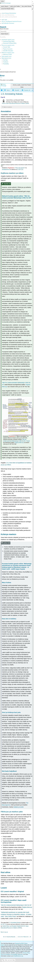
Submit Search (4, 33)
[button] (5, 61)
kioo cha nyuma (20, 167)
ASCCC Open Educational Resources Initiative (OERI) (15, 103)
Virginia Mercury (19, 442)
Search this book (4, 28)
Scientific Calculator (8, 50)
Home (8, 90)
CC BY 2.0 (20, 169)
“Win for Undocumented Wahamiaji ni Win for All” (16, 905)
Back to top (3, 932)
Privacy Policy (26, 952)
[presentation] (10, 167)
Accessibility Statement (17, 954)
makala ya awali (18, 807)
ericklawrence (6, 169)
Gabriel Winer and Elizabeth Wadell (11, 926)
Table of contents (7, 107)
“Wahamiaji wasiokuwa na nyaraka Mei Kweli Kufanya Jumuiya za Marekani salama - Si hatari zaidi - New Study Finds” (16, 914)
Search (3, 960)
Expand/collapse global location (32, 90)
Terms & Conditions (6, 954)
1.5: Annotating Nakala (14, 922)
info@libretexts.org (18, 956)
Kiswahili (16, 90)
